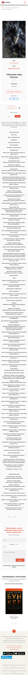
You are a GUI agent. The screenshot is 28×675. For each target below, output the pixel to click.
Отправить (20, 560)
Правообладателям (14, 649)
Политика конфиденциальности (14, 647)
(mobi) (20, 125)
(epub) (16, 125)
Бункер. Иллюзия (14, 617)
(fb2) (14, 125)
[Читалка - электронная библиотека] (5, 2)
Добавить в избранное (15, 91)
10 (14, 517)
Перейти (17, 116)
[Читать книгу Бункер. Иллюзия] (14, 601)
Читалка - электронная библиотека (17, 673)
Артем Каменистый (14, 68)
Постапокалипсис (15, 7)
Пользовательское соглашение (14, 645)
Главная (2, 7)
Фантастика (8, 7)
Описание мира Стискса (8, 9)
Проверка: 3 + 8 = (14, 544)
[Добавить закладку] (19, 108)
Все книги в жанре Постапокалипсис (13, 583)
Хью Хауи (14, 618)
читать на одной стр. (12, 108)
